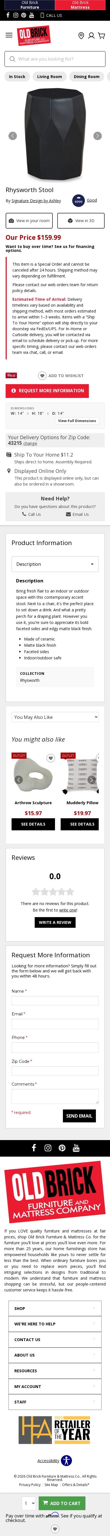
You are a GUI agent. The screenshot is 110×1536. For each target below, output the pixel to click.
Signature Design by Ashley (36, 201)
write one (67, 910)
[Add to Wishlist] (55, 1529)
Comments (24, 1084)
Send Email (79, 1116)
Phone (19, 1037)
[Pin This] (11, 376)
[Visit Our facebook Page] (8, 15)
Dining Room (87, 76)
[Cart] (101, 36)
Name (19, 991)
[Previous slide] (18, 780)
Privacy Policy (30, 1484)
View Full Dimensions (77, 420)
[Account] (91, 36)
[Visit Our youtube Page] (31, 15)
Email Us (80, 514)
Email (18, 1014)
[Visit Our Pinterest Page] (63, 1148)
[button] (9, 36)
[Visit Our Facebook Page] (34, 1148)
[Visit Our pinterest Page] (23, 15)
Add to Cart (65, 1503)
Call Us (34, 514)
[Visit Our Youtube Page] (76, 1148)
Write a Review (55, 922)
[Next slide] (91, 780)
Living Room (49, 76)
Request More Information (51, 391)
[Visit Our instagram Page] (15, 15)
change (30, 443)
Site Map (51, 1484)
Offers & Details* (75, 1484)
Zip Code (22, 1061)
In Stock (17, 76)
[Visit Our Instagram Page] (48, 1148)
